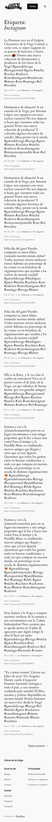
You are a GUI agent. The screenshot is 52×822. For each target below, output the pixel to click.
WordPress (20, 816)
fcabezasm (25, 90)
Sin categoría (37, 90)
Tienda (32, 6)
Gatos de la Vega (13, 760)
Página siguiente (38, 745)
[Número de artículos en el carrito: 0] (45, 6)
